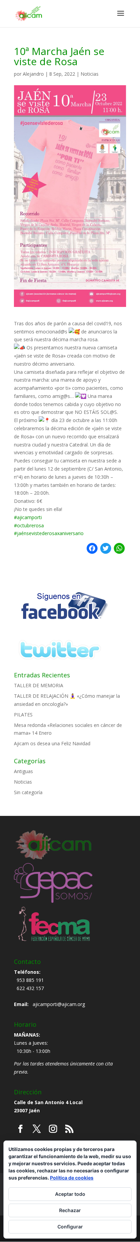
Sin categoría (28, 792)
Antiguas (23, 771)
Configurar (70, 1226)
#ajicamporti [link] (28, 517)
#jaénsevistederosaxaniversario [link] (49, 533)
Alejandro (33, 74)
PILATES (23, 714)
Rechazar (70, 1210)
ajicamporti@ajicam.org (59, 1004)
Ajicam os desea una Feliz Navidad (52, 743)
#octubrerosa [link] (29, 525)
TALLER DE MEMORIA (38, 685)
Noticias (90, 74)
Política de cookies (71, 1178)
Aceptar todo (70, 1194)
